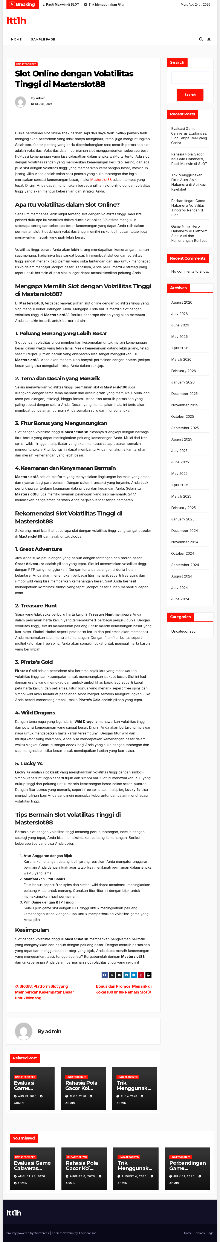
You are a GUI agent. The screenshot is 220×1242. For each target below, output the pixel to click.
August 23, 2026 (31, 1176)
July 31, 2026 (184, 1176)
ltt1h (16, 20)
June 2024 (180, 599)
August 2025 (181, 439)
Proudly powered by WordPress (28, 1233)
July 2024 (179, 587)
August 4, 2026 (135, 1176)
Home (16, 39)
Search (177, 62)
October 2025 (182, 416)
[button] (201, 39)
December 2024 (184, 530)
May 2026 (179, 336)
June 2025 (180, 462)
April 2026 (180, 348)
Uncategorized (26, 64)
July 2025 (179, 451)
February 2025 (183, 508)
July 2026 (179, 314)
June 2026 (180, 325)
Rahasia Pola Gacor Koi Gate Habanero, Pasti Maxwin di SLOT (189, 159)
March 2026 (181, 359)
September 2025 (185, 428)
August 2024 (182, 576)
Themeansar (87, 1233)
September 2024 (185, 565)
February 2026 (183, 371)
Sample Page (43, 39)
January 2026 (183, 382)
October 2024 (182, 553)
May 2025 (179, 473)
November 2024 (185, 542)
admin (41, 98)
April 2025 (179, 485)
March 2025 (181, 496)
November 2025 (184, 405)
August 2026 (181, 302)
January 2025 (182, 519)
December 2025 (184, 393)
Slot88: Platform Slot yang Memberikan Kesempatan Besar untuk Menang (44, 992)
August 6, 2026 (83, 1176)
